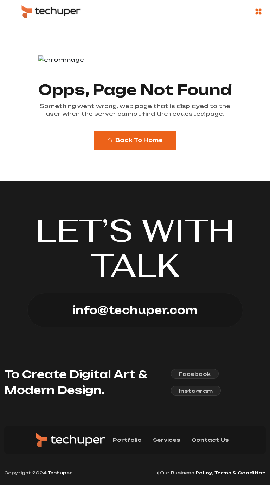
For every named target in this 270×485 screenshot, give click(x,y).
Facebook (195, 374)
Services (166, 440)
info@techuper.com (135, 310)
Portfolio (127, 440)
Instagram (196, 391)
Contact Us (210, 440)
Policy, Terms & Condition (230, 473)
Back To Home (139, 140)
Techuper (60, 473)
